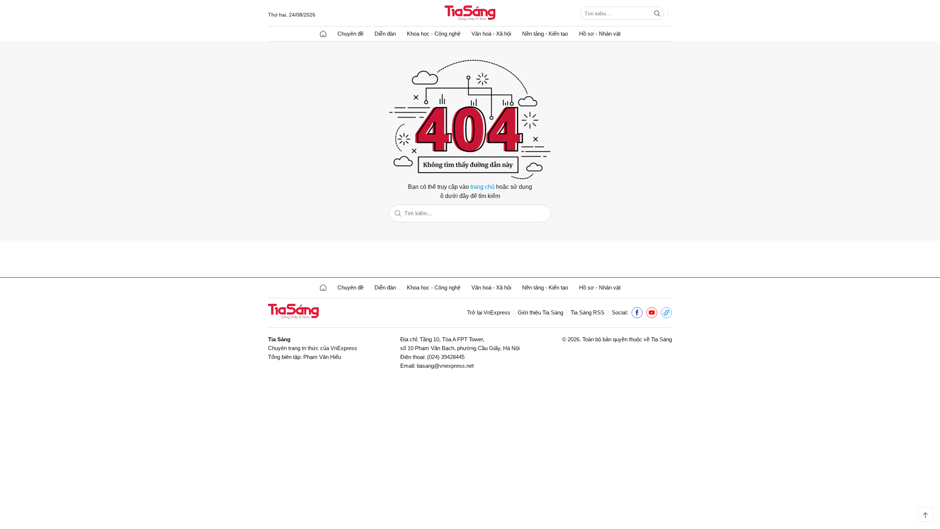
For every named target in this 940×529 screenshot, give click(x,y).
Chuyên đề (350, 33)
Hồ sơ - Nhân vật (600, 33)
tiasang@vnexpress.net (445, 366)
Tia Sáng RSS (587, 312)
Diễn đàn (385, 33)
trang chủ (482, 187)
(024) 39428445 (445, 357)
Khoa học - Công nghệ (433, 33)
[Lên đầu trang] (925, 514)
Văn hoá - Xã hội (491, 33)
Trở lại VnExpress (488, 312)
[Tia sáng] (470, 14)
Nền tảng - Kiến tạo (545, 33)
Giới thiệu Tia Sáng (540, 312)
